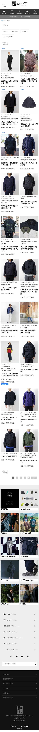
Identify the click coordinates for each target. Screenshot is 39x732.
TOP (2, 20)
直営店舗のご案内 (8, 697)
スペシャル (12, 632)
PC (27, 726)
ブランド (11, 614)
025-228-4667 (21, 720)
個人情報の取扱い (8, 683)
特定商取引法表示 (8, 679)
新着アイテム (13, 626)
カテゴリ (11, 620)
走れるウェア (14, 638)
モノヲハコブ (11, 643)
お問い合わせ (6, 693)
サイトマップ (6, 688)
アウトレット (12, 649)
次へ (34, 478)
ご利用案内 (6, 674)
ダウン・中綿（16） (8, 36)
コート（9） (25, 31)
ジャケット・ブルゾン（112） (10, 31)
